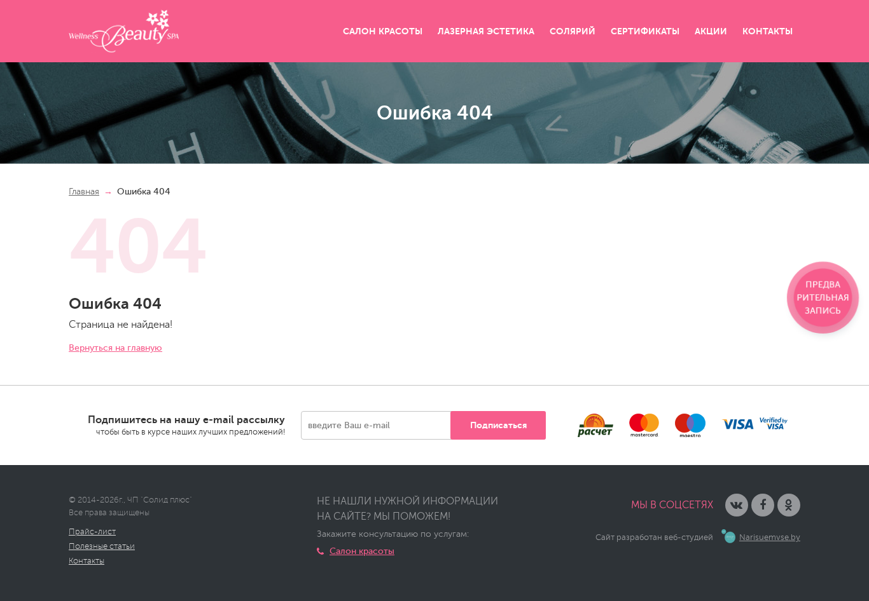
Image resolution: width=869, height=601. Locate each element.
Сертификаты (645, 31)
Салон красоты (382, 31)
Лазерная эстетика (486, 31)
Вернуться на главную (115, 348)
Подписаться (498, 425)
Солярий (572, 31)
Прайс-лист (92, 531)
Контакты (767, 31)
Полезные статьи (102, 546)
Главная (84, 191)
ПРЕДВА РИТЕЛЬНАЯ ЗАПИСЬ (823, 298)
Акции (711, 31)
